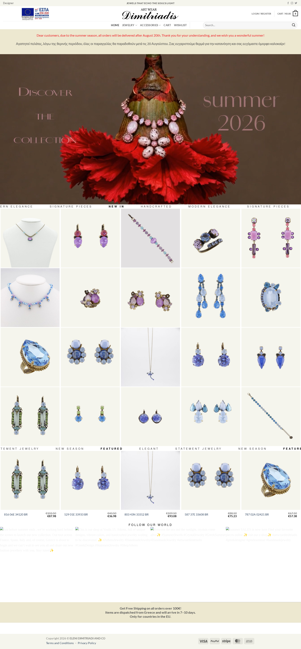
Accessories (149, 25)
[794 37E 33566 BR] (210, 416)
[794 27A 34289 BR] (90, 297)
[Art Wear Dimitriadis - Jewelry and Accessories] (150, 14)
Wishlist (180, 25)
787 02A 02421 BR (257, 514)
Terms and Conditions (60, 643)
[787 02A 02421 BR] (30, 357)
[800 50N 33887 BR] (30, 297)
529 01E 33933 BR (76, 514)
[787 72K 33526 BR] (270, 297)
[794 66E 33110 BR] (270, 238)
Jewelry (128, 25)
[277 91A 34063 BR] (210, 238)
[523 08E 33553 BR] (90, 416)
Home (115, 25)
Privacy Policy (87, 643)
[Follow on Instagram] (292, 3)
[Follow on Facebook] (288, 3)
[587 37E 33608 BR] (90, 357)
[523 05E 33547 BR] (270, 357)
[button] (287, 13)
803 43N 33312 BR (136, 514)
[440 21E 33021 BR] (90, 238)
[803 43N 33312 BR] (150, 357)
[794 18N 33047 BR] (30, 238)
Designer (8, 3)
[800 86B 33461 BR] (150, 238)
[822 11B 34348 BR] (270, 416)
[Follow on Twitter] (296, 3)
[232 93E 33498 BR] (210, 297)
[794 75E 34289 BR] (150, 297)
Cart (167, 25)
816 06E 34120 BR (16, 514)
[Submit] (293, 25)
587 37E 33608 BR (196, 514)
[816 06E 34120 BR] (30, 416)
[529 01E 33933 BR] (210, 357)
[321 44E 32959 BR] (150, 416)
